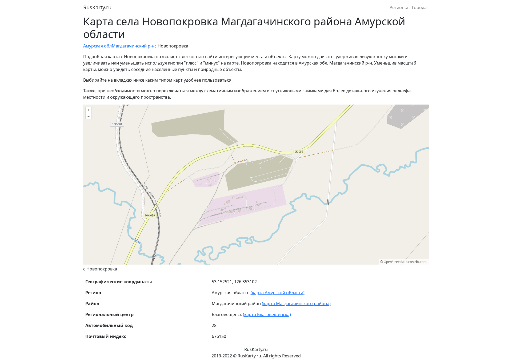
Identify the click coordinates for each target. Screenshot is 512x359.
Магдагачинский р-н (133, 46)
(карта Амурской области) (278, 293)
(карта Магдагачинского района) (296, 303)
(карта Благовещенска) (267, 314)
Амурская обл (97, 46)
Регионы (399, 7)
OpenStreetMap (395, 262)
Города (419, 7)
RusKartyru (97, 7)
